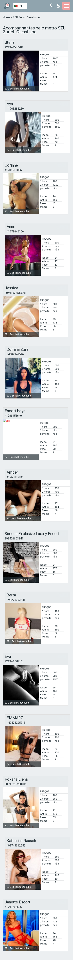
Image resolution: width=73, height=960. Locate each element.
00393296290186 (15, 784)
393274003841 (16, 600)
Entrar (59, 4)
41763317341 (15, 477)
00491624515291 (15, 293)
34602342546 (15, 354)
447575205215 (16, 722)
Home (7, 17)
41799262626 (13, 907)
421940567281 (14, 47)
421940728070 (14, 661)
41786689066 (13, 170)
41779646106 (15, 231)
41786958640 (13, 415)
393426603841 (14, 538)
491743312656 (16, 845)
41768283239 (15, 108)
